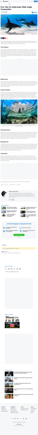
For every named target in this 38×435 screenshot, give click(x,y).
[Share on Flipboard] (5, 38)
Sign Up (36, 1)
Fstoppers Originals (12, 184)
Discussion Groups (14, 411)
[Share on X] (3, 38)
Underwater (18, 184)
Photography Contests (14, 412)
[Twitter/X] (11, 200)
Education (5, 3)
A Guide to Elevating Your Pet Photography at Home (31, 212)
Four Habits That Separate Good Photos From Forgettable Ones (22, 384)
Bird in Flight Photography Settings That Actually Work (12, 208)
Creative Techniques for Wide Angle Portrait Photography (11, 215)
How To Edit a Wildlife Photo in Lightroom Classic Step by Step (31, 215)
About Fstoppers (34, 408)
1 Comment (8, 12)
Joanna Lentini (4, 11)
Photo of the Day (13, 409)
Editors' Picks (13, 408)
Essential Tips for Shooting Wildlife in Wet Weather (12, 211)
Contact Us (33, 409)
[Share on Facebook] (1, 38)
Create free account (19, 234)
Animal (9, 3)
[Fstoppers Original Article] (34, 12)
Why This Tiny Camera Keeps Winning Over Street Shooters (23, 378)
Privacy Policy (16, 425)
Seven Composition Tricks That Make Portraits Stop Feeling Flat (23, 395)
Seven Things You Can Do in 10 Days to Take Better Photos (23, 389)
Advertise (32, 411)
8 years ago (8, 251)
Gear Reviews (3, 409)
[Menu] (1, 1)
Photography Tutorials (24, 408)
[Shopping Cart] (30, 1)
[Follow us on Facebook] (11, 269)
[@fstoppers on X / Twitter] (14, 269)
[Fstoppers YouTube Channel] (9, 269)
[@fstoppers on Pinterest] (17, 269)
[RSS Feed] (20, 269)
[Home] (5, 1)
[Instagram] (9, 200)
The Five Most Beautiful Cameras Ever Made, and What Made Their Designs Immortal (23, 373)
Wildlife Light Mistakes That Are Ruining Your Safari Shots (31, 208)
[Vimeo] (13, 200)
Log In (32, 1)
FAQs (32, 412)
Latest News (3, 408)
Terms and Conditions (21, 425)
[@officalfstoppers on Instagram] (6, 269)
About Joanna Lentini (13, 191)
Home (1, 3)
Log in (19, 236)
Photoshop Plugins (24, 409)
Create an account (9, 248)
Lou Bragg (5, 251)
